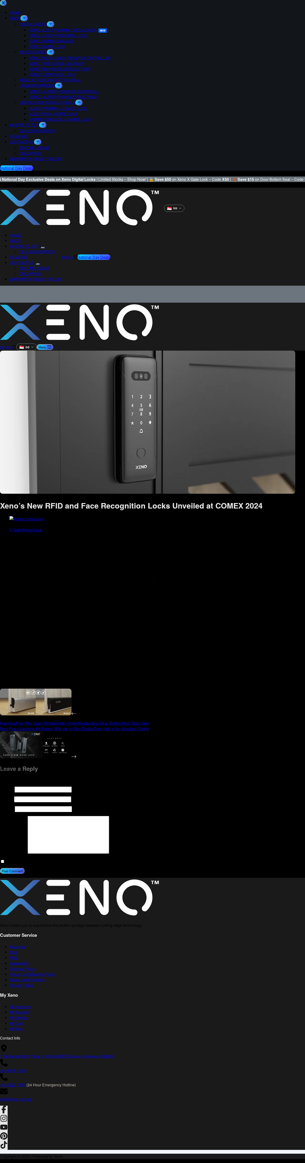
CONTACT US (22, 262)
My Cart (16, 1023)
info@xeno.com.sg (15, 1099)
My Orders (18, 1017)
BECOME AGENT (34, 268)
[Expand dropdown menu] (43, 247)
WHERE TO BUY (24, 246)
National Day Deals (93, 257)
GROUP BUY (30, 273)
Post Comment (12, 871)
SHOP (15, 240)
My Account (19, 1012)
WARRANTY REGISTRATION (35, 279)
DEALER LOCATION (37, 251)
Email (6, 799)
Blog (13, 952)
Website (7, 809)
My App (16, 1028)
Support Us (19, 963)
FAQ (13, 957)
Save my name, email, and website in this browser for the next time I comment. (70, 861)
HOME (15, 235)
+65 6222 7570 (12, 1085)
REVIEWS (18, 257)
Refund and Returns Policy (32, 974)
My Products (20, 1006)
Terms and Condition (27, 979)
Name (7, 789)
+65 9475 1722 (12, 1070)
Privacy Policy (22, 985)
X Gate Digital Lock (26, 530)
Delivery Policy (22, 968)
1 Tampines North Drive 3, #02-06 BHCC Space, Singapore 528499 (57, 1056)
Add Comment (13, 852)
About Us (17, 946)
